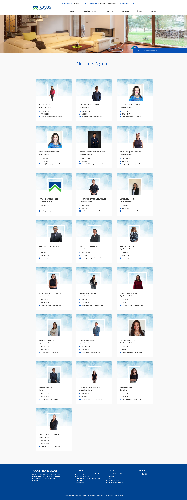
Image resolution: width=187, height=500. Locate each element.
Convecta (119, 496)
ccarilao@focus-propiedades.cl (51, 446)
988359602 (45, 347)
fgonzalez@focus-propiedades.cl (92, 164)
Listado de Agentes (150, 50)
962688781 (126, 299)
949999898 (86, 347)
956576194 (86, 205)
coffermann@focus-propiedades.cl (93, 211)
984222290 (45, 205)
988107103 (45, 299)
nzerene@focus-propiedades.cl (51, 305)
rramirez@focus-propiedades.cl (52, 399)
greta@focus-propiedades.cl (132, 117)
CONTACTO (153, 11)
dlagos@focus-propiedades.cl (132, 352)
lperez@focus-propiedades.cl (91, 258)
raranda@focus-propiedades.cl (51, 258)
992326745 (86, 394)
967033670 (126, 394)
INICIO (72, 11)
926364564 (86, 299)
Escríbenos (80, 482)
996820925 (126, 252)
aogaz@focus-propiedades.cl (51, 352)
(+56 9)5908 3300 (82, 476)
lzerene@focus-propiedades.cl (132, 211)
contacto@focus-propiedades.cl (107, 3)
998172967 (126, 205)
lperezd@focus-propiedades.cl (132, 258)
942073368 (126, 158)
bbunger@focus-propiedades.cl (92, 399)
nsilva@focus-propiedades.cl (51, 211)
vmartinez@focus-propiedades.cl (92, 305)
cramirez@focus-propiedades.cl (92, 117)
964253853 (45, 252)
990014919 (45, 394)
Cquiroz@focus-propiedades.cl (132, 164)
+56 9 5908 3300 (77, 3)
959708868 (86, 111)
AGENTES (110, 11)
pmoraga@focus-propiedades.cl (133, 305)
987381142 (45, 441)
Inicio (138, 50)
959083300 (45, 111)
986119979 (86, 252)
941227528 (86, 158)
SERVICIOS (125, 11)
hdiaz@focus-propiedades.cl (91, 352)
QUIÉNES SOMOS (90, 11)
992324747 (126, 114)
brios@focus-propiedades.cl (132, 399)
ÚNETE (139, 11)
